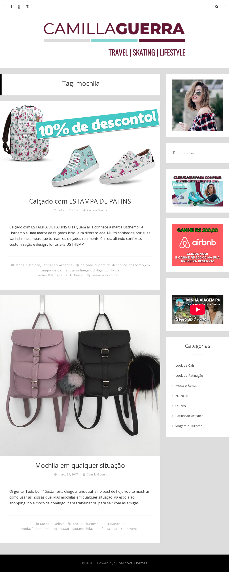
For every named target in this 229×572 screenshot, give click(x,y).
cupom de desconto (111, 265)
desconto (136, 265)
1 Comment (127, 529)
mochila (93, 270)
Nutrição (181, 395)
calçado (87, 265)
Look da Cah (184, 365)
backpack (80, 524)
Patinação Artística (57, 265)
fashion (37, 529)
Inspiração (53, 529)
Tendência (101, 529)
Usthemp (76, 275)
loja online (77, 270)
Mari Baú (70, 529)
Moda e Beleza (27, 265)
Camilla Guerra (97, 210)
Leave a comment (106, 275)
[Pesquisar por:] (197, 152)
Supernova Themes (130, 563)
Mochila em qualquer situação (80, 465)
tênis (63, 275)
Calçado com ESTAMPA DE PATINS (80, 201)
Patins (53, 275)
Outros (180, 405)
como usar (98, 524)
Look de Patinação (189, 375)
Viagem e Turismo (189, 426)
